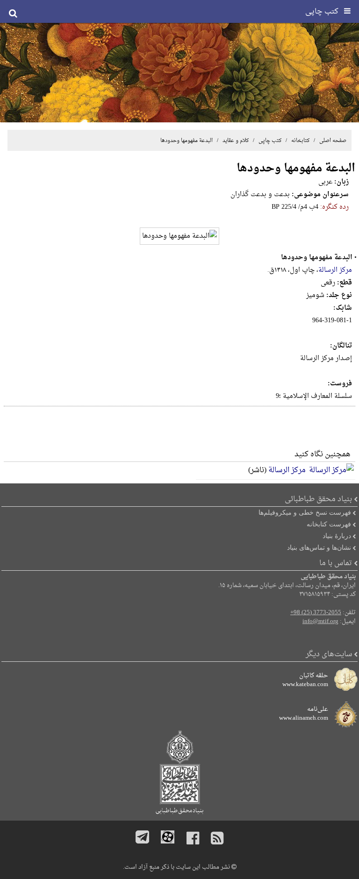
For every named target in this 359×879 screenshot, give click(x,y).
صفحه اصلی (332, 140)
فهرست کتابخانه (329, 524)
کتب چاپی (269, 140)
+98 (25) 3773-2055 (315, 612)
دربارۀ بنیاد (337, 535)
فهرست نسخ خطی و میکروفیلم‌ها (304, 512)
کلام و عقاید (235, 140)
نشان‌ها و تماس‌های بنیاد (319, 547)
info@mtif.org (320, 621)
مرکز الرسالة (335, 270)
